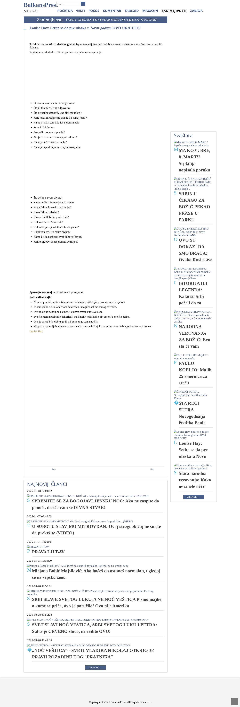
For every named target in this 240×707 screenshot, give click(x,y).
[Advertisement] (97, 78)
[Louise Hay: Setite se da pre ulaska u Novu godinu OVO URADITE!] (193, 434)
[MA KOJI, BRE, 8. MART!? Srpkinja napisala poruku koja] (193, 143)
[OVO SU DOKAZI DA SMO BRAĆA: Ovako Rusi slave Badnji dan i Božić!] (193, 231)
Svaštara (71, 19)
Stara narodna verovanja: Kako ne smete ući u (195, 480)
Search (83, 4)
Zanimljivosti (50, 19)
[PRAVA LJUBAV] (38, 546)
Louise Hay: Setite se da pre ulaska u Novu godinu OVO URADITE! (85, 28)
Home (29, 19)
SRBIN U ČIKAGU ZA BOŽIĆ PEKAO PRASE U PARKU (194, 206)
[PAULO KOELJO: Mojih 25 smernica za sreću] (193, 356)
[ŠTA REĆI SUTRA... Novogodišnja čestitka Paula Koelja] (193, 394)
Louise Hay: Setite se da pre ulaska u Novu (193, 450)
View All (94, 667)
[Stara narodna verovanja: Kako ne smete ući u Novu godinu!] (193, 466)
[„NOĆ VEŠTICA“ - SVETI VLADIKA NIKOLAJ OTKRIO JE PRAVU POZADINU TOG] (78, 645)
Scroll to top (234, 701)
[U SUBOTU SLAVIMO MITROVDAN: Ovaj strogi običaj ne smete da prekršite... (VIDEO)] (80, 521)
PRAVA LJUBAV (48, 551)
